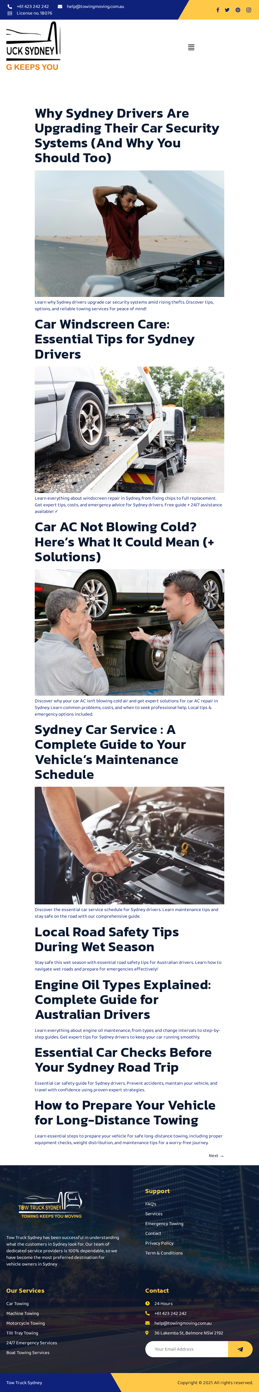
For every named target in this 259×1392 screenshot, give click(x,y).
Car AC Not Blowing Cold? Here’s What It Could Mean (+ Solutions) (124, 541)
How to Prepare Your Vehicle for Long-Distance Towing (125, 1112)
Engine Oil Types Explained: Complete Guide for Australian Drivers (123, 999)
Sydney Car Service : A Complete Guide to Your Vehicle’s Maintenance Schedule (110, 751)
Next (216, 1155)
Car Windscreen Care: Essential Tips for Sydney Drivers (115, 339)
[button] (191, 47)
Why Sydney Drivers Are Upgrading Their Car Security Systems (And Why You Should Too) (127, 135)
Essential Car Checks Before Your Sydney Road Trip (123, 1059)
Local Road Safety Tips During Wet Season (107, 939)
